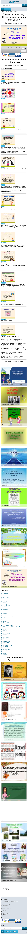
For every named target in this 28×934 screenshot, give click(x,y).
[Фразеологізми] (14, 751)
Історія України (6, 594)
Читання (4, 653)
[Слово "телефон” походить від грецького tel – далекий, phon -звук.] (8, 161)
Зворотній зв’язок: (10, 901)
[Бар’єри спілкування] (14, 456)
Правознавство (6, 631)
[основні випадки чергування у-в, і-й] (14, 711)
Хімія (4, 651)
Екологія (4, 610)
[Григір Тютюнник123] (14, 812)
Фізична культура (6, 649)
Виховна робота (6, 604)
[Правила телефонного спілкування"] (14, 578)
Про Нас (4, 910)
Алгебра (4, 596)
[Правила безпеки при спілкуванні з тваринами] (14, 376)
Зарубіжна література (7, 614)
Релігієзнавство (6, 637)
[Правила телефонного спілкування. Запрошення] (14, 557)
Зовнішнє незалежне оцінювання (10, 615)
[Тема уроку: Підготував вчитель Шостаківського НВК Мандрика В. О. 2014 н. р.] (8, 75)
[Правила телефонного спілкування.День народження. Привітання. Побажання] (14, 537)
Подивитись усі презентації (5, 887)
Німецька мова (6, 622)
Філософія (5, 650)
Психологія (5, 634)
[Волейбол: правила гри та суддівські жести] (14, 517)
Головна (2, 11)
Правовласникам (6, 911)
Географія (5, 606)
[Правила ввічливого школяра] (14, 396)
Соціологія (5, 639)
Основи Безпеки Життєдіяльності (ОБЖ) (11, 626)
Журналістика (5, 613)
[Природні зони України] (14, 832)
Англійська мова (6, 597)
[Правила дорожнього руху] (14, 416)
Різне (4, 635)
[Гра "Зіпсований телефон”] (8, 313)
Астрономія (5, 600)
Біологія (4, 602)
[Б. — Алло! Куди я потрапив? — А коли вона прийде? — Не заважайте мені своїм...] (8, 236)
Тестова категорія (6, 641)
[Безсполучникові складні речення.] (14, 771)
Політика (4, 629)
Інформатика (5, 593)
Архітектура (5, 598)
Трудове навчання (6, 642)
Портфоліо (5, 630)
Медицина (5, 619)
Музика (4, 621)
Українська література (7, 645)
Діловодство (5, 609)
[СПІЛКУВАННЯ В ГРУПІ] (14, 477)
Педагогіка (5, 628)
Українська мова (6, 646)
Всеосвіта (5, 914)
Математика (5, 618)
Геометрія (5, 608)
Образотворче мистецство (8, 625)
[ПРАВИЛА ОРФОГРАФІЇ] (14, 497)
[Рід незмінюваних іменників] (14, 671)
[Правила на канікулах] (14, 436)
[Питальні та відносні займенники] (14, 872)
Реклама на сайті (6, 913)
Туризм (4, 643)
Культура (4, 617)
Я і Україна (5, 654)
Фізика (4, 647)
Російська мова (6, 638)
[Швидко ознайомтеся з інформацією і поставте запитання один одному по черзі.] (8, 200)
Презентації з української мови (11, 11)
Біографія (5, 601)
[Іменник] (14, 791)
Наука (4, 623)
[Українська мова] (14, 691)
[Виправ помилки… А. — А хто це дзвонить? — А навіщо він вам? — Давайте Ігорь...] (8, 217)
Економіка (5, 612)
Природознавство (6, 633)
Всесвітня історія (6, 605)
